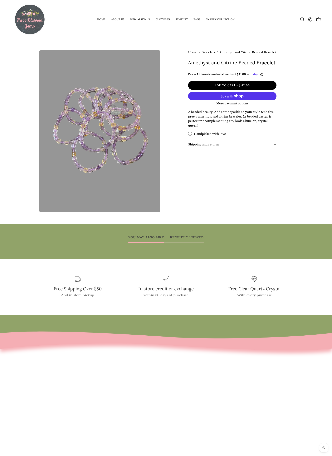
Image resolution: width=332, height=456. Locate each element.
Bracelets (208, 52)
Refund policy (51, 390)
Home (193, 52)
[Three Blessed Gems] (30, 19)
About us (46, 377)
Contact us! (48, 370)
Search (45, 364)
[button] (117, 19)
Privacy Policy (51, 403)
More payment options (232, 103)
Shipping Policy (52, 397)
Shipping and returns (203, 144)
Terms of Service (53, 383)
